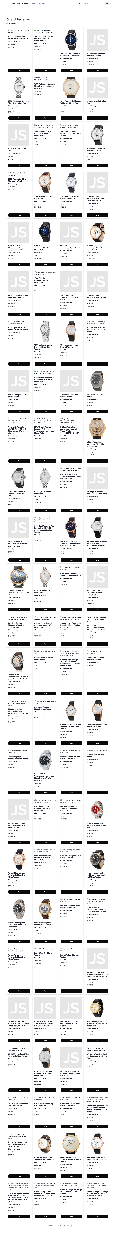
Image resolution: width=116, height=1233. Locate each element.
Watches (42, 3)
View (19, 70)
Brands (34, 3)
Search (107, 3)
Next (68, 1225)
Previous (50, 1225)
